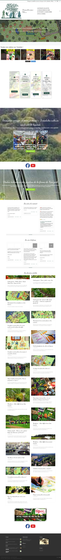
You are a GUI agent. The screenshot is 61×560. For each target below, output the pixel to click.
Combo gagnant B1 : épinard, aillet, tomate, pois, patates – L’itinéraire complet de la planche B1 (42, 301)
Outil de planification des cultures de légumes (43, 346)
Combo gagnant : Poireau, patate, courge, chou (43, 280)
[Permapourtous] (27, 527)
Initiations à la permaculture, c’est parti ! (42, 468)
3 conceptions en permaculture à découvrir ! (17, 477)
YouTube (24, 545)
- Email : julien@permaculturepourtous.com (16, 558)
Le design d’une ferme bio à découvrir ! (41, 368)
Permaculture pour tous (6, 557)
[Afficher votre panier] (60, 1)
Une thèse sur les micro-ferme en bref (16, 457)
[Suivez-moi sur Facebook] (56, 1)
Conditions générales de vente (27, 539)
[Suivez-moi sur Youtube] (57, 1)
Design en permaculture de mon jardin (41, 494)
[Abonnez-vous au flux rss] (57, 557)
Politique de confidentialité (26, 540)
